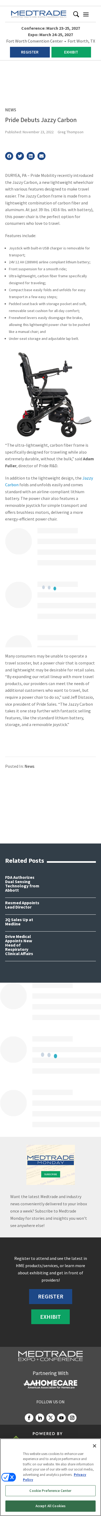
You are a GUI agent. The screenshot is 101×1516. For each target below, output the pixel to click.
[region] (50, 1477)
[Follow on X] (50, 1418)
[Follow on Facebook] (29, 1418)
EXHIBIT (71, 52)
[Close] (94, 1446)
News (10, 109)
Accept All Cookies (50, 1506)
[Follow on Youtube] (61, 1418)
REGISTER (30, 52)
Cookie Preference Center (50, 1490)
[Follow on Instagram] (72, 1418)
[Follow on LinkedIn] (40, 1418)
